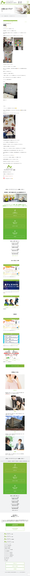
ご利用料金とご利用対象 (7, 548)
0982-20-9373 (15, 244)
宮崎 (21, 1)
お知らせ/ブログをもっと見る (15, 365)
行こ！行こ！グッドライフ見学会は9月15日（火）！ (9, 276)
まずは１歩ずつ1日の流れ (7, 546)
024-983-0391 (15, 253)
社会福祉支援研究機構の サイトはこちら (15, 529)
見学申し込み (15, 215)
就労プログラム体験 (15, 480)
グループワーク (11, 349)
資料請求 (15, 236)
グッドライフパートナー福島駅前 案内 (8, 555)
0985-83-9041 (15, 247)
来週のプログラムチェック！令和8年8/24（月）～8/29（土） (10, 345)
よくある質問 (6, 560)
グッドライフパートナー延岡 (15, 290)
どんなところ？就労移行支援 (7, 545)
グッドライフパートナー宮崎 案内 (8, 553)
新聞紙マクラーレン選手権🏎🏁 (7, 361)
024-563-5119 (15, 250)
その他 (11, 296)
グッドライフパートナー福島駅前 (9, 307)
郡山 (21, 2)
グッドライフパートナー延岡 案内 (8, 552)
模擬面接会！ (5, 308)
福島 (18, 2)
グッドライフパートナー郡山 (15, 307)
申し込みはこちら (7, 394)
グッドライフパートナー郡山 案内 (8, 556)
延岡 (18, 1)
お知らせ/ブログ (6, 559)
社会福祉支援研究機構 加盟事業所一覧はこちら (15, 525)
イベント (10, 20)
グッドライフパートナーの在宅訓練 (8, 549)
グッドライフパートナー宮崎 (15, 275)
